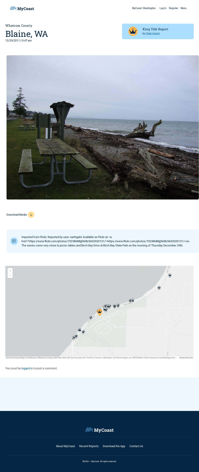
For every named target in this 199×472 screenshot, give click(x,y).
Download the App (114, 446)
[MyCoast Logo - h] (22, 8)
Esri (191, 357)
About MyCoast (65, 446)
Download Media (17, 214)
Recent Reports (89, 446)
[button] (156, 8)
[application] (99, 312)
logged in (27, 368)
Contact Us (136, 446)
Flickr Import (153, 33)
